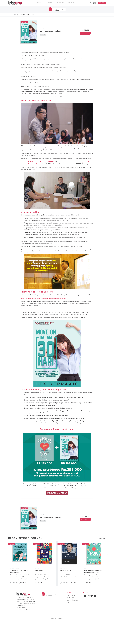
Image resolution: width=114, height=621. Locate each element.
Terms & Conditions (72, 600)
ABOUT (39, 3)
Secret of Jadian (65, 570)
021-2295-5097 (23, 608)
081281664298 (30, 610)
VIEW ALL (102, 538)
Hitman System (71, 595)
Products (16, 14)
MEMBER (102, 3)
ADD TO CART (85, 33)
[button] (6, 553)
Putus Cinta (42, 34)
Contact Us (70, 602)
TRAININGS (60, 3)
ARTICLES (71, 3)
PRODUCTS (49, 3)
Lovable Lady (70, 597)
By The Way (39, 570)
